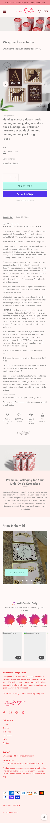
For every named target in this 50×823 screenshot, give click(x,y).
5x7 (4, 152)
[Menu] (4, 11)
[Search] (40, 12)
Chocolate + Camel (10, 163)
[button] (6, 84)
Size (4, 147)
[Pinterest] (16, 712)
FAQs (5, 739)
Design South (8, 115)
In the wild (7, 732)
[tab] (9, 217)
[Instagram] (10, 712)
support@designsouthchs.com (21, 756)
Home (5, 724)
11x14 (16, 152)
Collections (7, 735)
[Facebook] (4, 712)
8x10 (10, 152)
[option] (25, 557)
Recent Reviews (22, 217)
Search (6, 728)
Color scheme (9, 159)
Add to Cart (25, 186)
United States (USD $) (10, 805)
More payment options (25, 200)
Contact (6, 743)
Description (8, 217)
